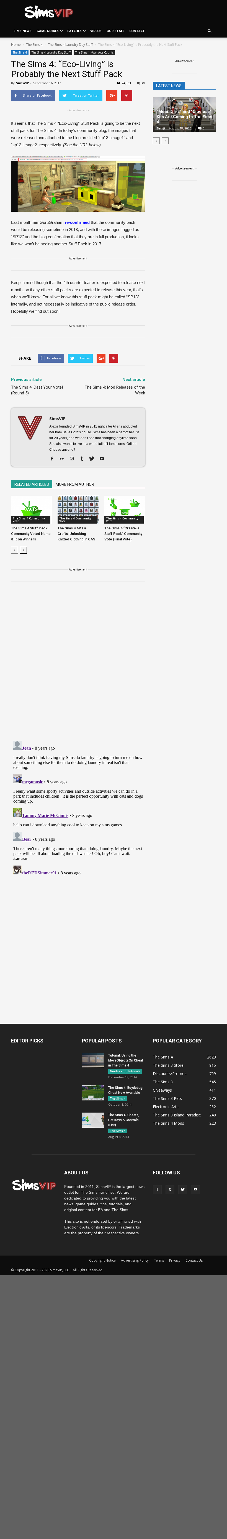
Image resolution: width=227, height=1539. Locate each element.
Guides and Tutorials (125, 1071)
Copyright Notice (102, 1260)
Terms (159, 1260)
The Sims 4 (20, 52)
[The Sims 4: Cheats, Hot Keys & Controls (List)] (93, 1120)
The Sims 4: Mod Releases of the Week (115, 390)
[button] (209, 31)
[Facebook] (53, 459)
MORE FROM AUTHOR (75, 484)
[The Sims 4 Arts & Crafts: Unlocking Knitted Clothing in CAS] (78, 510)
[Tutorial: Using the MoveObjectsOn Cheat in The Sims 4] (93, 1060)
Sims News (23, 31)
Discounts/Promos (170, 1073)
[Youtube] (103, 459)
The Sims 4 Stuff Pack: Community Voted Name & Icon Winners (31, 533)
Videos (96, 31)
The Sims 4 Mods (168, 1123)
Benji (161, 128)
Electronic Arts (166, 1106)
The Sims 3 (163, 1081)
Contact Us (194, 1260)
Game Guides (48, 31)
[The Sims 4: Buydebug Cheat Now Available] (93, 1092)
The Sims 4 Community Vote (29, 519)
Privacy (174, 1260)
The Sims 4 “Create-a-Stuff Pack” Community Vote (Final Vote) (123, 533)
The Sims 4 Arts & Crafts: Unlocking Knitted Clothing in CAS (76, 533)
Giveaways (162, 1090)
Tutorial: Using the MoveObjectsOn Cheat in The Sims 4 (125, 1060)
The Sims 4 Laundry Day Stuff (51, 52)
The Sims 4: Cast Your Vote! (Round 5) (37, 390)
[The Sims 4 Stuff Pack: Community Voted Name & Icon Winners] (31, 510)
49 (143, 83)
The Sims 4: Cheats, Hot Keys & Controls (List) (123, 1120)
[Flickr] (63, 459)
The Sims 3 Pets (167, 1098)
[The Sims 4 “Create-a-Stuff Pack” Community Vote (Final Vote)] (124, 510)
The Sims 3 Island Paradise (177, 1115)
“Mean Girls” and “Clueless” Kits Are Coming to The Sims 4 (184, 116)
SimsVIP (22, 83)
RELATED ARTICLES (31, 484)
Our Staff (115, 31)
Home (16, 44)
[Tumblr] (83, 459)
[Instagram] (73, 459)
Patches (74, 31)
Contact (137, 31)
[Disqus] (78, 665)
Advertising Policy (135, 1260)
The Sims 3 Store (168, 1065)
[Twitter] (93, 459)
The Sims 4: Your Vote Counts (94, 52)
